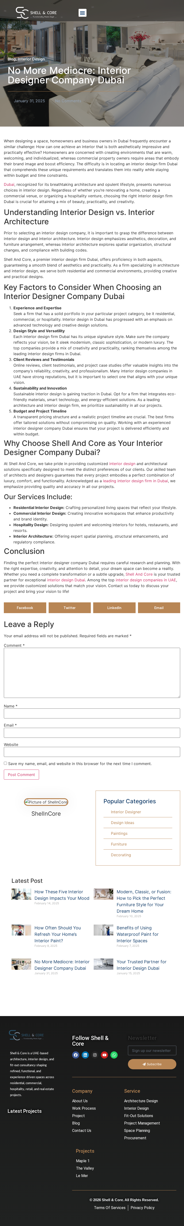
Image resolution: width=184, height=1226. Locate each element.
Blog (12, 59)
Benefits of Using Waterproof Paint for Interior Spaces (138, 934)
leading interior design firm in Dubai (135, 480)
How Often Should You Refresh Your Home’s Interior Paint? (57, 934)
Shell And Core (140, 574)
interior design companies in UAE (145, 580)
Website (11, 744)
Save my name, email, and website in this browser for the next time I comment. (80, 764)
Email (10, 725)
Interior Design (31, 59)
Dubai (9, 184)
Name (10, 706)
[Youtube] (104, 1055)
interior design (121, 463)
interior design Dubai (65, 580)
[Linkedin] (85, 1055)
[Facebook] (75, 1055)
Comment (14, 645)
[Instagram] (94, 1055)
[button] (82, 13)
